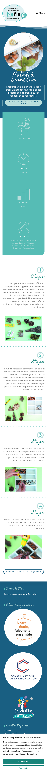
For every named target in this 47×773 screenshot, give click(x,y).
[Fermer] (45, 735)
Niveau (23, 202)
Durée (23, 168)
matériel (23, 236)
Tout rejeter (24, 768)
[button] (23, 103)
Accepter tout (23, 761)
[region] (23, 753)
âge (23, 134)
